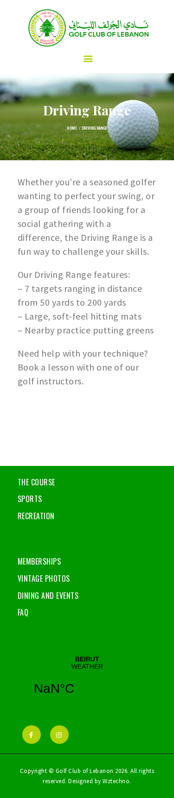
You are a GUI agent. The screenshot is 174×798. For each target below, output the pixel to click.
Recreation (36, 516)
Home (72, 128)
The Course (36, 482)
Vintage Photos (44, 578)
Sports (30, 498)
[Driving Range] (31, 414)
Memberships (39, 561)
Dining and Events (48, 595)
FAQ (23, 612)
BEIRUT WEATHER (87, 681)
